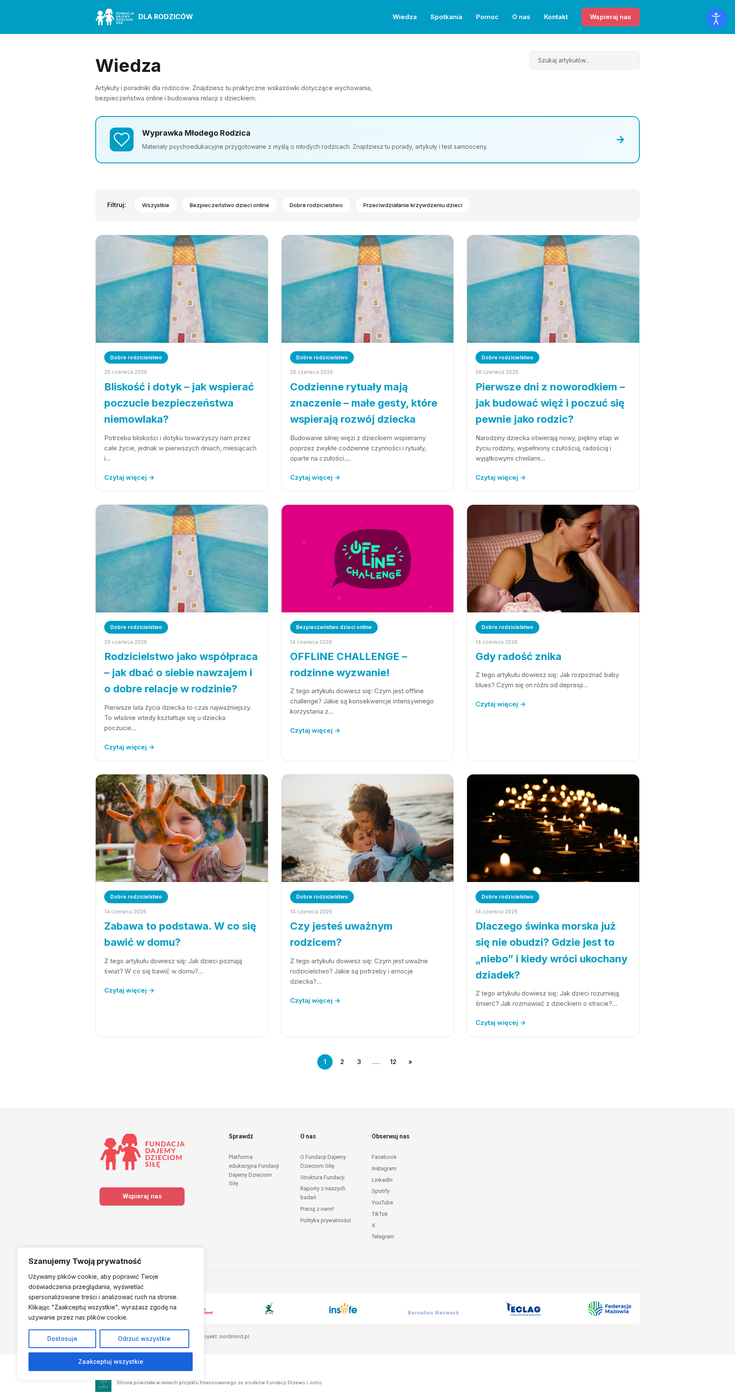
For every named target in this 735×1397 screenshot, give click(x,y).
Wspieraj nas (610, 17)
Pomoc (487, 17)
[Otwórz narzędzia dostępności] (716, 19)
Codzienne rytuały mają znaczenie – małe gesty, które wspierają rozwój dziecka (363, 403)
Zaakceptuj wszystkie (110, 1361)
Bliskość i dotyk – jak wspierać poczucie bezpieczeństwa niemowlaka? (179, 403)
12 (393, 1061)
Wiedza (405, 17)
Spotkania (446, 17)
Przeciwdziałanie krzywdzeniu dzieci (412, 205)
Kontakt (556, 17)
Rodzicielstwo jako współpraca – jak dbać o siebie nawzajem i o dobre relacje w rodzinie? (181, 672)
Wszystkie (155, 205)
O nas (521, 17)
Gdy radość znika (518, 656)
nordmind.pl (234, 1336)
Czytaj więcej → (129, 477)
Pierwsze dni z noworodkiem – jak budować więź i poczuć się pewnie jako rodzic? (550, 403)
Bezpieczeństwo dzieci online (229, 205)
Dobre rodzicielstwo (316, 205)
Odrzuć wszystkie (144, 1338)
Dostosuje (62, 1338)
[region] (110, 1313)
